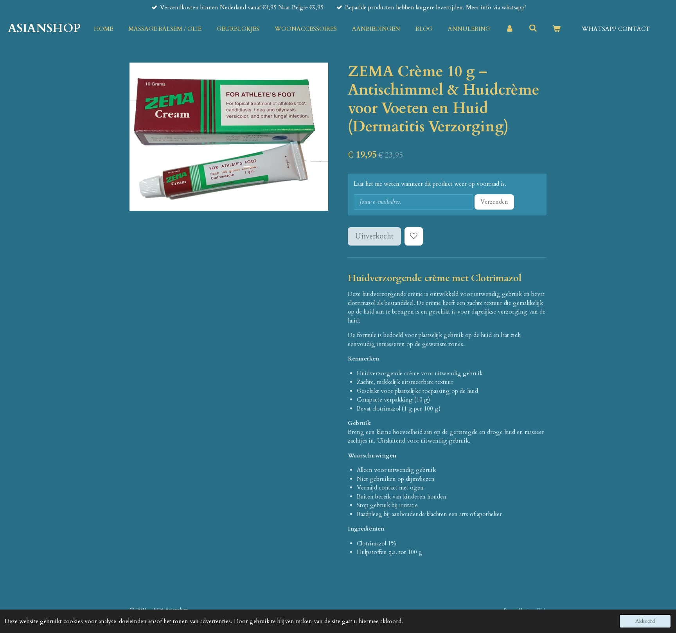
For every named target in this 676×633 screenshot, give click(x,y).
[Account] (509, 29)
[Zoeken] (533, 28)
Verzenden (494, 202)
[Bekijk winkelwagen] (556, 29)
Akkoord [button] (645, 621)
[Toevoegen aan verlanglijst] (414, 236)
